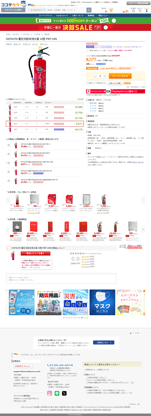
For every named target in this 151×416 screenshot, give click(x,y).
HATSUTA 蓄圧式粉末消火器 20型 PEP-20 (36, 171)
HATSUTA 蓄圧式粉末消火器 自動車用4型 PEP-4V (39, 180)
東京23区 (93, 103)
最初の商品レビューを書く (98, 50)
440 (47, 112)
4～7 (26, 129)
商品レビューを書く (36, 253)
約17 (15, 129)
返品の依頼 (87, 410)
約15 (15, 118)
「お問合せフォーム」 (64, 345)
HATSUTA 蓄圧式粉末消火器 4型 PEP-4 (35, 144)
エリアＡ (93, 106)
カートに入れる (120, 76)
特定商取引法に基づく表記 (49, 407)
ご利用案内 (114, 2)
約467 (47, 124)
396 (47, 107)
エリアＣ (93, 111)
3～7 (26, 124)
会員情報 (53, 410)
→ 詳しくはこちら (34, 267)
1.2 (37, 107)
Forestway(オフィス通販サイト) (92, 2)
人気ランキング (78, 15)
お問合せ (107, 2)
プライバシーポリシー (90, 407)
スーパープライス (45, 15)
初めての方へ (77, 2)
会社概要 (36, 407)
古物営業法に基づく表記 (67, 407)
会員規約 (79, 407)
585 (47, 129)
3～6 (26, 112)
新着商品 (91, 15)
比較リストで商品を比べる (97, 83)
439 (47, 118)
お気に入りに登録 (114, 83)
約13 (15, 107)
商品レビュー (103, 15)
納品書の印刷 (106, 410)
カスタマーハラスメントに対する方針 (111, 407)
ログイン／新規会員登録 (138, 3)
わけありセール (62, 15)
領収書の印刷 (96, 410)
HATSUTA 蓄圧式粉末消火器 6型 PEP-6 (35, 153)
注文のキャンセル (77, 410)
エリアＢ (93, 108)
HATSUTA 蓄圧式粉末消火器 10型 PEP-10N (37, 162)
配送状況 (67, 410)
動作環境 (127, 407)
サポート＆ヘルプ (26, 407)
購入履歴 (60, 410)
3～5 (26, 107)
